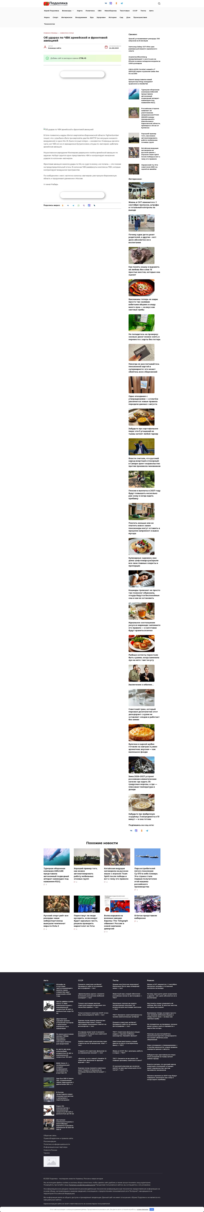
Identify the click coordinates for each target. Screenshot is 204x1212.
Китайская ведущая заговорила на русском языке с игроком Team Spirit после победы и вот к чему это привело (150, 153)
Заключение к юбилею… (141, 685)
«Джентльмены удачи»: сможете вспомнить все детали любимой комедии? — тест (91, 996)
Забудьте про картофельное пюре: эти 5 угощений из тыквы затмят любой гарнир (143, 431)
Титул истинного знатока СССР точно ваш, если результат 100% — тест (93, 1014)
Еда (92, 17)
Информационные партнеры (55, 1147)
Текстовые (125, 11)
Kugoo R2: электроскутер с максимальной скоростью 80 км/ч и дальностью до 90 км (65, 1110)
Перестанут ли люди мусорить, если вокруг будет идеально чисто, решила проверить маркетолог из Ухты (86, 920)
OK (152, 1209)
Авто (151, 11)
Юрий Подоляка (51, 11)
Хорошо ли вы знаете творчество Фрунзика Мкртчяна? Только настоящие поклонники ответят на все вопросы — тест (92, 1023)
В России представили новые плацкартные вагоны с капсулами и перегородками (64, 1096)
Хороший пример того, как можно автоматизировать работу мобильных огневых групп (149, 138)
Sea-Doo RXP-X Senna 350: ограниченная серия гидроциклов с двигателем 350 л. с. (65, 1081)
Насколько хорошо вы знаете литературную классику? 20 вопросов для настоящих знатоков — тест (127, 1006)
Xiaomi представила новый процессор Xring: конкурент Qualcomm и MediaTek (141, 82)
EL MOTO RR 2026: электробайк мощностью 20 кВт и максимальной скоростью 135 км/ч (64, 1053)
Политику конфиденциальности (82, 1185)
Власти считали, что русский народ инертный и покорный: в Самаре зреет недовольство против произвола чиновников (144, 462)
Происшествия (140, 17)
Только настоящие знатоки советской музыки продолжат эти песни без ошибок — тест (92, 1005)
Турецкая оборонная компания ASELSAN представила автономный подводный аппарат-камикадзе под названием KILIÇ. (150, 96)
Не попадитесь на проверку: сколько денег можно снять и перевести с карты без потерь (144, 337)
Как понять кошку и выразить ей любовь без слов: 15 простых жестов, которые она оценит (144, 271)
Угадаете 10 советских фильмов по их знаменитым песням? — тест (92, 1052)
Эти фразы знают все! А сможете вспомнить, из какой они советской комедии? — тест (92, 1034)
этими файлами (142, 1209)
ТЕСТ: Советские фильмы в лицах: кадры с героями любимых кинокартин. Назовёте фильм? (126, 1034)
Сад (121, 17)
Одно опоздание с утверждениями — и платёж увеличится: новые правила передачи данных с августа (143, 400)
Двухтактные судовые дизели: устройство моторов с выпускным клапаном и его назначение (64, 1023)
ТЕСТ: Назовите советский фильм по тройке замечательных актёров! (127, 1016)
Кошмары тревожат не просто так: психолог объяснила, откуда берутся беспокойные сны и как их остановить (144, 594)
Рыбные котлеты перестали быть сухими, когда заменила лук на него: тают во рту (144, 657)
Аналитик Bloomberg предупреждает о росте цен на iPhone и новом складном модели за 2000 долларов (144, 60)
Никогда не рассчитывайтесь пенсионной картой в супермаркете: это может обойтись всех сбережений (144, 368)
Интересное (66, 17)
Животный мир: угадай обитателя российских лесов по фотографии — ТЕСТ (127, 996)
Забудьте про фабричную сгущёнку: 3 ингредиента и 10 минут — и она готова (144, 816)
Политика (90, 11)
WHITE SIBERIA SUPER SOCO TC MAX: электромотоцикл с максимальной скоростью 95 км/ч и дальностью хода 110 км (65, 1007)
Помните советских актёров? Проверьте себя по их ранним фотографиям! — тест (90, 986)
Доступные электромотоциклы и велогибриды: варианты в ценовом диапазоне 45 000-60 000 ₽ (65, 1124)
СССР (135, 11)
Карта (79, 11)
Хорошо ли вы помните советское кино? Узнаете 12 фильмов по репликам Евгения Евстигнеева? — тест (92, 1071)
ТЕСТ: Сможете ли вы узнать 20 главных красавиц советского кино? (127, 1059)
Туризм (47, 1153)
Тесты (143, 11)
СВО (99, 11)
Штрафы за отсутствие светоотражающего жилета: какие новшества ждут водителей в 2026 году (64, 990)
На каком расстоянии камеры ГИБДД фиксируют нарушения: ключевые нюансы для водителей (65, 1039)
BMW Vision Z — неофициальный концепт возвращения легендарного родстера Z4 (62, 1068)
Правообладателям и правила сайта (58, 1138)
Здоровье (101, 17)
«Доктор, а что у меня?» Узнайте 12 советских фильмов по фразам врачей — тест (92, 1060)
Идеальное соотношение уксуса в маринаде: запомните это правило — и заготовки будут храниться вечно (144, 626)
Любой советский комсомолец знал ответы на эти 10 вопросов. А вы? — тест (92, 1043)
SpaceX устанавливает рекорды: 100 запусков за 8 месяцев (144, 40)
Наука (47, 17)
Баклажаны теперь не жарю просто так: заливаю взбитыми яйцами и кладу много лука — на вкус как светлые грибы (143, 304)
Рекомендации (50, 1141)
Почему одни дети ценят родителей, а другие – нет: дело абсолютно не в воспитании (142, 238)
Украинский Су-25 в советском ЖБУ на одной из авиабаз (149, 167)
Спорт (55, 17)
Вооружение (81, 17)
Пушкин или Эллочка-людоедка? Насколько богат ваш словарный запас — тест (126, 986)
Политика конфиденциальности (57, 1144)
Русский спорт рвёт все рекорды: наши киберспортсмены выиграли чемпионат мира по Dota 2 (56, 920)
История (112, 17)
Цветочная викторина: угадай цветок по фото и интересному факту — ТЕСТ (125, 1043)
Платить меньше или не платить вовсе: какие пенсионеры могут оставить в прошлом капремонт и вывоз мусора (144, 528)
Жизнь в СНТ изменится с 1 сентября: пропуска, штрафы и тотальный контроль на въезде (144, 206)
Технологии (49, 24)
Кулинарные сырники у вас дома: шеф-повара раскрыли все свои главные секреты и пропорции (143, 562)
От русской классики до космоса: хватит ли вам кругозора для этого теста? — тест (127, 1068)
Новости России (50, 1150)
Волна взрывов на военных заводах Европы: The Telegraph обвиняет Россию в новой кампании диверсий (116, 922)
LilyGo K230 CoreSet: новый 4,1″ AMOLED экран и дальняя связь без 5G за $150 (144, 71)
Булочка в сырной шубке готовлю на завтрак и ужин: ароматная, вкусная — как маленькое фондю (143, 748)
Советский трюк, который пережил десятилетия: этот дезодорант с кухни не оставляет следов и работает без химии (144, 714)
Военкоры (66, 11)
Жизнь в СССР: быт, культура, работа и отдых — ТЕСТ (128, 1052)
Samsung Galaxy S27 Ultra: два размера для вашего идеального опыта (143, 49)
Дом (128, 17)
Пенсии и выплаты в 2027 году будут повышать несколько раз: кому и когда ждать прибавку (144, 495)
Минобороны (111, 11)
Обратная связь (50, 1136)
